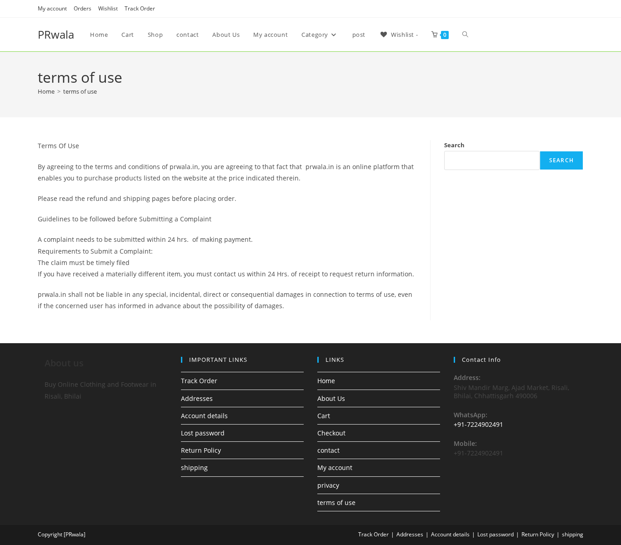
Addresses (197, 398)
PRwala (56, 34)
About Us (331, 398)
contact (328, 450)
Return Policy (201, 450)
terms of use (80, 91)
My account (52, 8)
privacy (328, 485)
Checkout (331, 433)
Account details (204, 415)
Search (454, 145)
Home (326, 380)
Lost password (203, 433)
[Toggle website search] (465, 34)
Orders (82, 8)
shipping (194, 467)
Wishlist (108, 8)
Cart (323, 415)
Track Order (140, 8)
